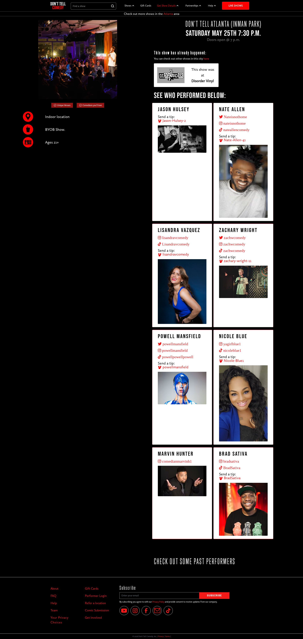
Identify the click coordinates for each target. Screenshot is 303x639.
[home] (58, 5)
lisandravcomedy (175, 254)
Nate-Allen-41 (234, 140)
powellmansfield (175, 367)
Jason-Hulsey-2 (174, 120)
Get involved (93, 617)
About (54, 588)
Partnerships (191, 5)
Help (210, 5)
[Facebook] (146, 610)
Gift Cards (145, 5)
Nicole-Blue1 (233, 360)
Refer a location (95, 603)
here (206, 58)
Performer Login (96, 596)
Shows (128, 5)
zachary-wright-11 (237, 260)
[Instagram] (135, 610)
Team (54, 610)
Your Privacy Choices (59, 620)
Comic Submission (97, 610)
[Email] (157, 610)
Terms (167, 636)
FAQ (53, 596)
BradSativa (232, 478)
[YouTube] (124, 610)
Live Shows (236, 5)
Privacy (160, 636)
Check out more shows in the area (151, 14)
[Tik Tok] (168, 610)
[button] (129, 6)
